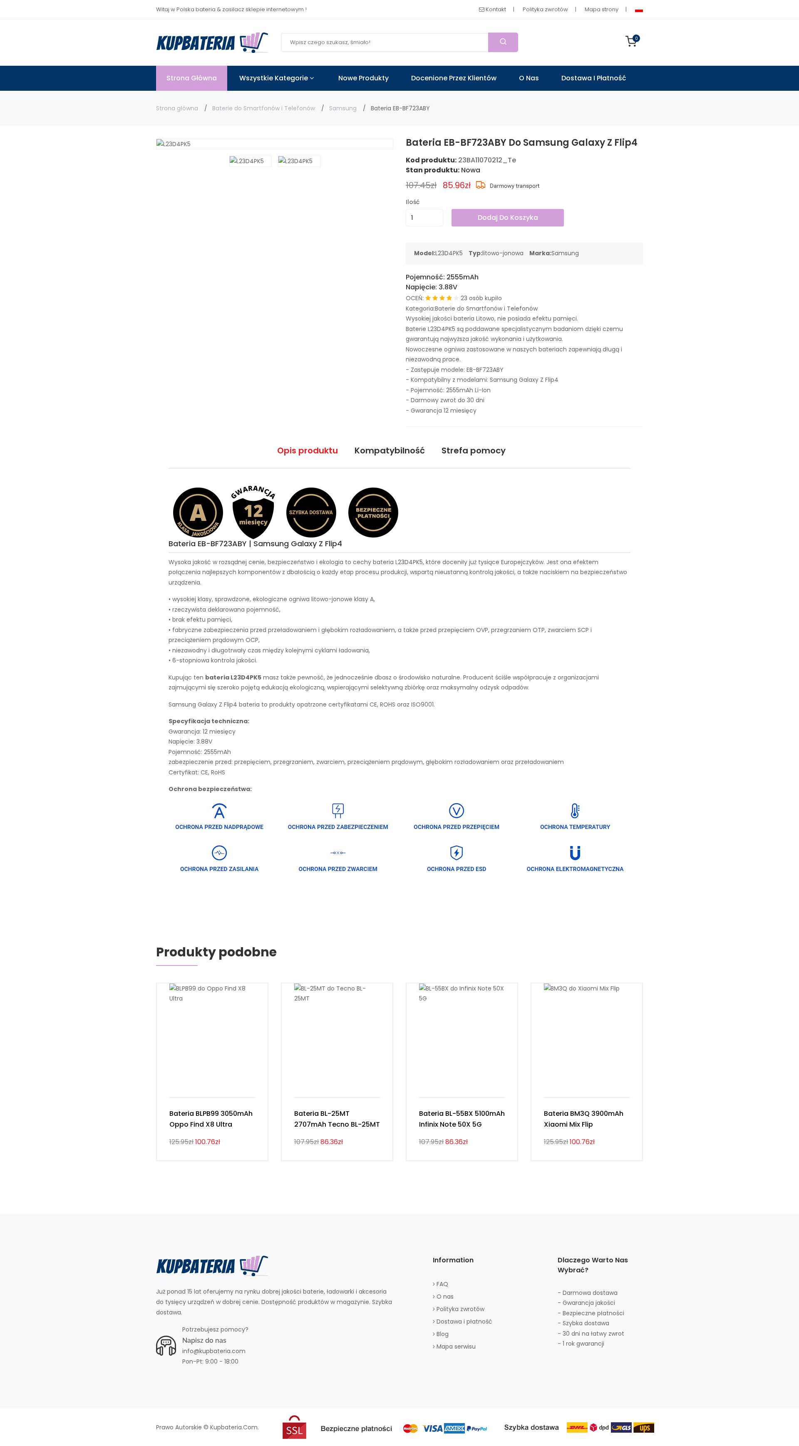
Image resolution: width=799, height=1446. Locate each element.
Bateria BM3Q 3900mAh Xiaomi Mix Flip (583, 1119)
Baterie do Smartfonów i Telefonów (263, 108)
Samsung (343, 108)
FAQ (441, 1284)
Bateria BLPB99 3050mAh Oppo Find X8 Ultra (211, 1119)
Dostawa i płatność (593, 78)
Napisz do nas (204, 1340)
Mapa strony (601, 9)
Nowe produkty (363, 78)
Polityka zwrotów (545, 9)
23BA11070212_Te (487, 160)
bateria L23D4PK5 (398, 562)
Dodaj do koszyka (508, 217)
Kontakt (495, 9)
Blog (442, 1334)
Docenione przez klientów (453, 78)
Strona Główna (191, 78)
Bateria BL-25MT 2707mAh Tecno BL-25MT (337, 1119)
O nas (529, 78)
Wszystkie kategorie (274, 78)
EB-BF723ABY (485, 370)
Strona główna (177, 108)
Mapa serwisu (455, 1346)
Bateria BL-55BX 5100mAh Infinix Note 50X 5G (462, 1119)
